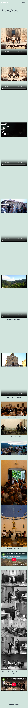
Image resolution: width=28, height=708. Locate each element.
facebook (17, 704)
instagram (11, 704)
